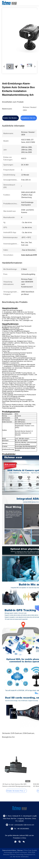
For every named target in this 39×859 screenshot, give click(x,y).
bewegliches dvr (8, 737)
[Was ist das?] (15, 841)
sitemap (20, 850)
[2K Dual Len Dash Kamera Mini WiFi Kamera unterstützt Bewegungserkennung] (16, 768)
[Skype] (19, 841)
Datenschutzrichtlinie (9, 850)
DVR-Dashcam (16, 733)
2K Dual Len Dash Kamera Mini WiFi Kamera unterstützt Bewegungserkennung (16, 785)
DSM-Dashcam (28, 733)
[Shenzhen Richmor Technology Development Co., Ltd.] (9, 3)
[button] (5, 772)
